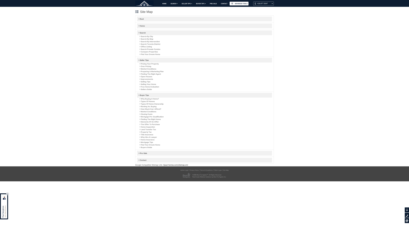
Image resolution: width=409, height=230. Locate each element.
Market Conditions (148, 69)
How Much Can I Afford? (150, 109)
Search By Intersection (150, 41)
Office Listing (146, 47)
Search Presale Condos (150, 49)
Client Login (218, 170)
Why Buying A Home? (149, 99)
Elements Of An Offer (149, 122)
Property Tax (146, 132)
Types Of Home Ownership (151, 104)
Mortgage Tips (146, 142)
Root (141, 19)
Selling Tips (145, 82)
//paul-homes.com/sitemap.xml (175, 165)
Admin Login (184, 170)
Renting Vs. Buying (148, 106)
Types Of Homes (147, 101)
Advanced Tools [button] (241, 3)
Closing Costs (146, 114)
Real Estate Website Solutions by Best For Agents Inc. (209, 177)
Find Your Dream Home (150, 54)
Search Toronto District (150, 44)
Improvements (146, 79)
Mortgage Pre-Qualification (152, 117)
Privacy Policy (194, 170)
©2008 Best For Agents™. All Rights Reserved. (207, 175)
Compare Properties (149, 52)
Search (142, 33)
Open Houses (146, 76)
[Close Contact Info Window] (7, 194)
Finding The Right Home (150, 119)
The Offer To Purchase (150, 124)
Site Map (226, 170)
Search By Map (146, 39)
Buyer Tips (144, 95)
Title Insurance (146, 135)
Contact (224, 3)
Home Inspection (147, 127)
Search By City (146, 36)
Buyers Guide (146, 147)
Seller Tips (144, 60)
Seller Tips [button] (186, 3)
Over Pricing (145, 66)
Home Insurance (147, 140)
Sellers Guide (146, 89)
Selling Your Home (148, 84)
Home (164, 3)
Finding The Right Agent (150, 74)
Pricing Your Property (149, 64)
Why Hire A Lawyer (148, 137)
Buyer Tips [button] (200, 3)
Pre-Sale (213, 3)
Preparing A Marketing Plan (152, 71)
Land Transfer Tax (148, 129)
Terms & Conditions (206, 170)
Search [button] (174, 3)
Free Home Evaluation (149, 87)
